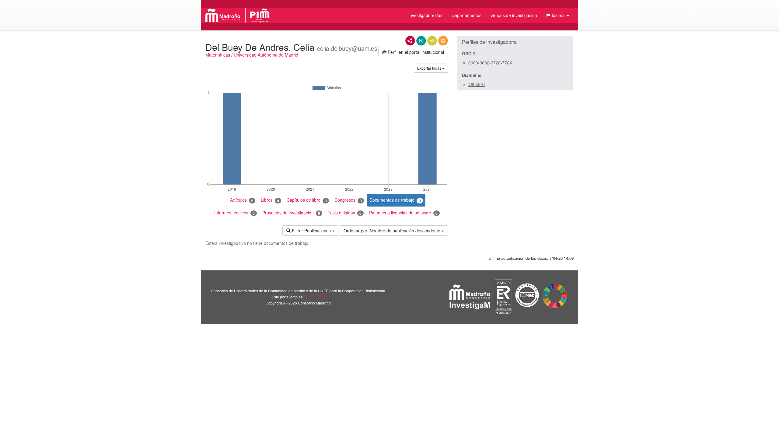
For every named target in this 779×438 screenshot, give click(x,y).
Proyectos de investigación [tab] (291, 213)
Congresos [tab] (348, 200)
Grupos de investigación (514, 15)
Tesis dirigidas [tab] (345, 213)
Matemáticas (217, 55)
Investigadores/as (425, 15)
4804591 (476, 84)
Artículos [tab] (241, 200)
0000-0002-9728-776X (490, 63)
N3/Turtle (432, 41)
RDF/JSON (443, 41)
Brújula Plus (314, 296)
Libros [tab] (270, 200)
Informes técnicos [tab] (234, 213)
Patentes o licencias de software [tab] (403, 213)
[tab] (515, 42)
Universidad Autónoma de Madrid (266, 55)
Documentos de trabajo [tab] (395, 200)
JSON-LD (421, 41)
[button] (558, 15)
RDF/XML (410, 41)
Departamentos (466, 15)
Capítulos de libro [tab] (307, 200)
